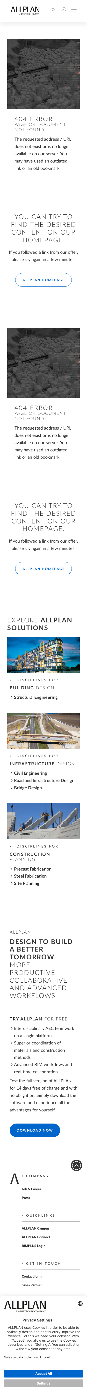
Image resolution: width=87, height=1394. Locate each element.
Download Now (35, 1130)
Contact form (32, 1276)
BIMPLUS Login (33, 1246)
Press (26, 1198)
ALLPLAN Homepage (43, 280)
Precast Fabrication (32, 869)
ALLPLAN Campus (35, 1228)
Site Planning (26, 883)
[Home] (24, 13)
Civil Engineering (30, 773)
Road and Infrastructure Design (44, 781)
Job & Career (31, 1189)
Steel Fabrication (30, 876)
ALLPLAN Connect (36, 1237)
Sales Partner (32, 1285)
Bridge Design (28, 788)
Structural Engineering (36, 697)
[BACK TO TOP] (76, 1165)
